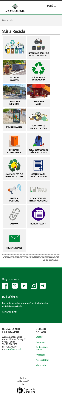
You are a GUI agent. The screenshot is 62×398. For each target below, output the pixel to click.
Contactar (40, 342)
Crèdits (39, 337)
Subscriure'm (9, 312)
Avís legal (40, 355)
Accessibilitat (42, 360)
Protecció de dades (42, 348)
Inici (4, 20)
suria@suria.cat (13, 349)
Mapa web (41, 365)
